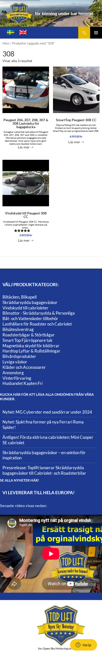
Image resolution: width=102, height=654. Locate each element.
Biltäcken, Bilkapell (19, 297)
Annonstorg (13, 372)
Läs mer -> (25, 133)
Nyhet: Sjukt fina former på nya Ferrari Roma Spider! (43, 424)
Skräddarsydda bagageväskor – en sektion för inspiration (44, 455)
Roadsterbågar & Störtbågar (28, 334)
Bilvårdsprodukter (19, 356)
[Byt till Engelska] (23, 32)
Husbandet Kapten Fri (22, 383)
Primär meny (96, 33)
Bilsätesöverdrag (18, 329)
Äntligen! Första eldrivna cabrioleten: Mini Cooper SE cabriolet (47, 440)
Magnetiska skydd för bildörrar (30, 345)
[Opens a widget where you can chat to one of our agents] (83, 645)
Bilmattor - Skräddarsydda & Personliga (38, 313)
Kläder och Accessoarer (24, 367)
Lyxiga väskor (14, 361)
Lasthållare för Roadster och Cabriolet (37, 324)
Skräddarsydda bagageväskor (29, 302)
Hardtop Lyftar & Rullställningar (31, 350)
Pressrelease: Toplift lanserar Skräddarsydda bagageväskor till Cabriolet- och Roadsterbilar (44, 470)
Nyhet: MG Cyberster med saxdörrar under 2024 (47, 412)
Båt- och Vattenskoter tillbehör (30, 318)
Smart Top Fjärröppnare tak (27, 340)
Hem (5, 43)
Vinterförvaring (16, 378)
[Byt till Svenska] (10, 32)
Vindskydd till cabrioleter (25, 307)
